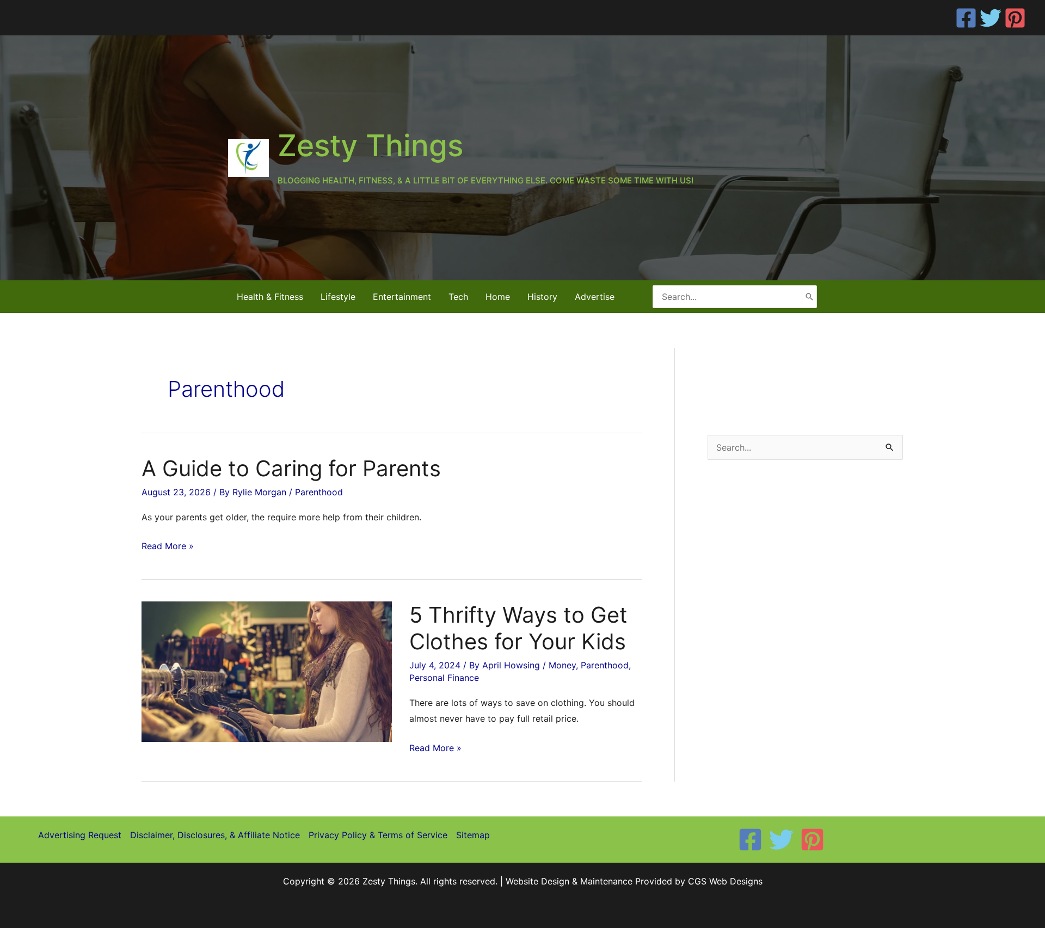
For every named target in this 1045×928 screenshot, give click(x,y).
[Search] (809, 296)
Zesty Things (370, 145)
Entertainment (402, 296)
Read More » (168, 547)
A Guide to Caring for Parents (291, 468)
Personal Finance (444, 677)
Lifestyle (338, 296)
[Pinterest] (1015, 18)
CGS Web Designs (725, 881)
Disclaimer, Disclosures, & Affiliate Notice (215, 834)
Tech (458, 296)
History (542, 296)
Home (497, 296)
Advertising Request (79, 834)
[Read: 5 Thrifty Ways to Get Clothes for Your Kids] (267, 670)
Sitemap (473, 834)
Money (562, 665)
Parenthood (319, 492)
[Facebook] (966, 18)
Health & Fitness (270, 296)
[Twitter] (990, 18)
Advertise (594, 296)
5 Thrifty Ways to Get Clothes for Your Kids (518, 628)
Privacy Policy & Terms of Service (378, 834)
